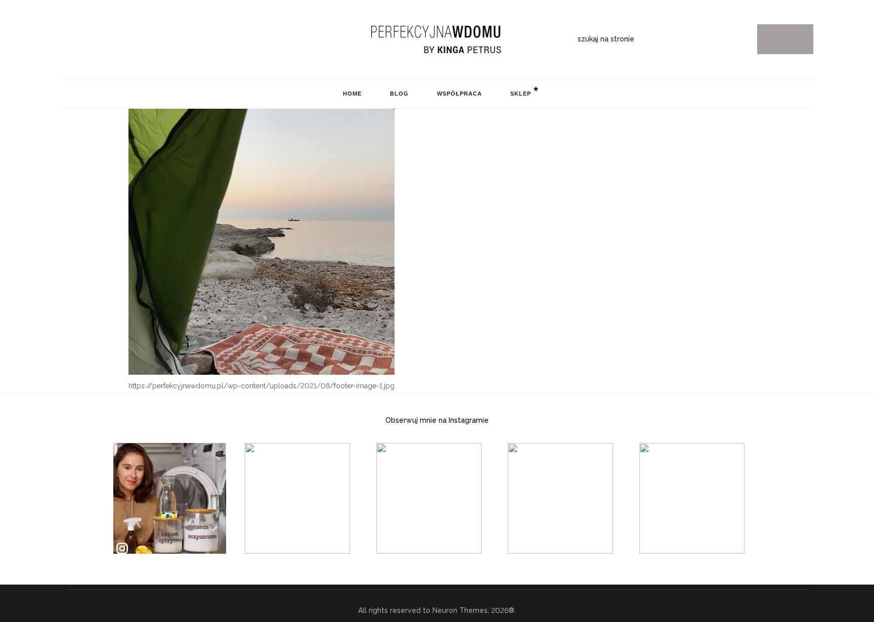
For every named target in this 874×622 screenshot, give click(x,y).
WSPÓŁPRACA (459, 94)
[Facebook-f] (96, 39)
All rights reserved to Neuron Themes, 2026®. (437, 610)
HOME (352, 94)
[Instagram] (65, 39)
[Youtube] (112, 39)
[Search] (785, 39)
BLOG (399, 94)
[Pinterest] (80, 39)
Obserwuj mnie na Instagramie (437, 420)
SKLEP (520, 94)
